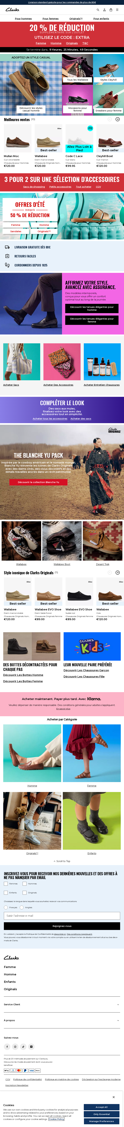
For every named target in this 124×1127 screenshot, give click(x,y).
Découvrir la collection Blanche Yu (38, 482)
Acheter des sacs (81, 418)
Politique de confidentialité (27, 1079)
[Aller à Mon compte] (104, 10)
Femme (41, 43)
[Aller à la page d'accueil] (12, 10)
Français (13, 907)
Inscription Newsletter (16, 1085)
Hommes (32, 883)
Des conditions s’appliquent (79, 934)
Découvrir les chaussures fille (84, 676)
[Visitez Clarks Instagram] (15, 1046)
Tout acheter (83, 186)
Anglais (28, 907)
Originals (72, 43)
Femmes (13, 883)
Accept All (101, 1107)
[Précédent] (110, 119)
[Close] (113, 1097)
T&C (85, 43)
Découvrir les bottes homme (23, 675)
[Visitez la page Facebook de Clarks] (7, 1046)
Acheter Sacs (11, 384)
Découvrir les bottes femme (23, 681)
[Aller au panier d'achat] (111, 10)
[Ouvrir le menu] (117, 10)
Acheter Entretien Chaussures (102, 384)
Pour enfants (101, 18)
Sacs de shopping (34, 186)
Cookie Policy (56, 1119)
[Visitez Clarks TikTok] (23, 1046)
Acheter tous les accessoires (50, 418)
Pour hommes (23, 18)
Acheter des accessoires (58, 384)
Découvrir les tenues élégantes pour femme (92, 320)
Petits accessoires (60, 186)
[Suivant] (118, 119)
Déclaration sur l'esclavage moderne (101, 1079)
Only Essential (101, 1114)
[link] (17, 148)
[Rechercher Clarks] (98, 10)
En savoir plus (63, 709)
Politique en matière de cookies (62, 1079)
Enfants (13, 892)
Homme (56, 43)
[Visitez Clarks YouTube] (31, 1046)
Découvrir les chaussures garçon (86, 670)
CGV (98, 186)
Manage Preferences (101, 1121)
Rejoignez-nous (62, 926)
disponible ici (60, 934)
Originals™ (76, 18)
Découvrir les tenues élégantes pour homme (92, 308)
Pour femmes (51, 18)
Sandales (15, 231)
